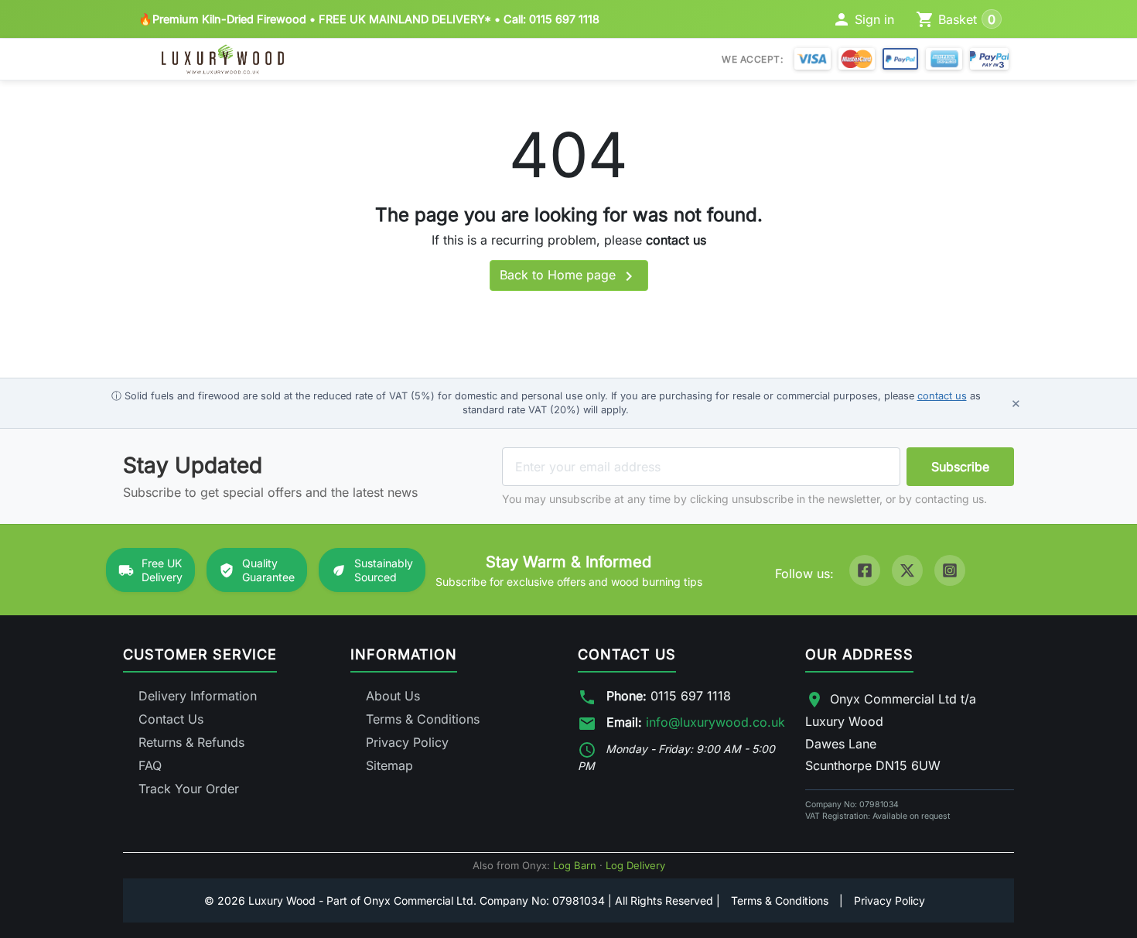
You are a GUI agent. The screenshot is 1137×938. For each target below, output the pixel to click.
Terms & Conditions (423, 719)
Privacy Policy (407, 742)
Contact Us (170, 719)
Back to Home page (569, 276)
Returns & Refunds (191, 742)
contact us (676, 240)
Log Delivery (635, 865)
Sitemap (389, 765)
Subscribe (960, 466)
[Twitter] (907, 570)
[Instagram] (949, 570)
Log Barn (574, 865)
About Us (393, 696)
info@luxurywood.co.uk (715, 722)
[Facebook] (864, 570)
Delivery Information (197, 696)
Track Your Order (188, 788)
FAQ (150, 765)
